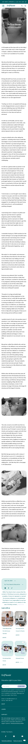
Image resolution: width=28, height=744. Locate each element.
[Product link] (7, 653)
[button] (3, 5)
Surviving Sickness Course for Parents (20, 630)
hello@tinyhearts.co (11, 698)
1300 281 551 (9, 700)
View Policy (14, 695)
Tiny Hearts (9, 731)
